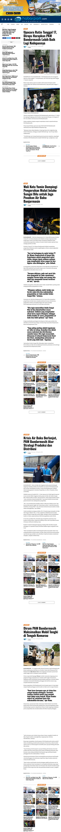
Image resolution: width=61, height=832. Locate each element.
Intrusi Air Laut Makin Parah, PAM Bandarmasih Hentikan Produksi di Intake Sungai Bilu (9, 59)
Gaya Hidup (26, 24)
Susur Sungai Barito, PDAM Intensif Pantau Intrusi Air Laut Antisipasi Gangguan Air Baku (10, 77)
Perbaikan (13, 24)
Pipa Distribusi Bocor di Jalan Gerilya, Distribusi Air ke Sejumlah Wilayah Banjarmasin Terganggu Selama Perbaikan (9, 89)
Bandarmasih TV (36, 24)
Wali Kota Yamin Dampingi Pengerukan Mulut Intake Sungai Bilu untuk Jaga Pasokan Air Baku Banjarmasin (9, 32)
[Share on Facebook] (4, 38)
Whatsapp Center (44, 24)
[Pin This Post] (13, 38)
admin (29, 47)
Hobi (22, 24)
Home (31, 24)
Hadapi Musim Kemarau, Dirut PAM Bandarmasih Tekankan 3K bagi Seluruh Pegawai (9, 71)
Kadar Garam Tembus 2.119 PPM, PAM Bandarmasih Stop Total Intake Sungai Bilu (10, 65)
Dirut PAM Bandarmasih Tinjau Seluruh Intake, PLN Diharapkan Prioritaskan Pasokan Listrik (9, 83)
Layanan (17, 24)
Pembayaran (51, 24)
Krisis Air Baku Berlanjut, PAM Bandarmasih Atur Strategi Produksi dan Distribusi (8, 47)
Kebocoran (4, 86)
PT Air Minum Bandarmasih (36, 350)
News (8, 24)
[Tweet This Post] (9, 38)
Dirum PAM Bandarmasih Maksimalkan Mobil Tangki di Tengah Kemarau (8, 53)
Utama (44, 350)
